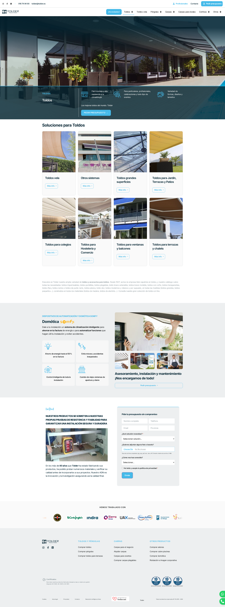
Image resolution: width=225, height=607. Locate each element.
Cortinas (203, 12)
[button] (51, 186)
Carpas (168, 12)
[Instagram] (3, 4)
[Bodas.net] (120, 600)
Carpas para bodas (187, 12)
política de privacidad (148, 468)
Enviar (127, 475)
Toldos (127, 12)
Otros (215, 12)
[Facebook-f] (7, 4)
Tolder (142, 600)
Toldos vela (142, 12)
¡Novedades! (114, 12)
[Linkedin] (11, 4)
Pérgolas (155, 12)
